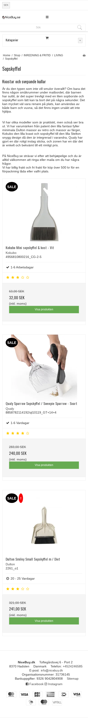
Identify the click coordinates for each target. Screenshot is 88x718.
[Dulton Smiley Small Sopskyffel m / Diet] (44, 523)
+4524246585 (73, 666)
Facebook (36, 684)
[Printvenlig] (84, 55)
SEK (6, 5)
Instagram (55, 684)
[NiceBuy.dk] (11, 17)
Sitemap (73, 678)
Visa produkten (44, 309)
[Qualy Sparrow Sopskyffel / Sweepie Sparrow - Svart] (44, 368)
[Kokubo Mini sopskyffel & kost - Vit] (44, 212)
